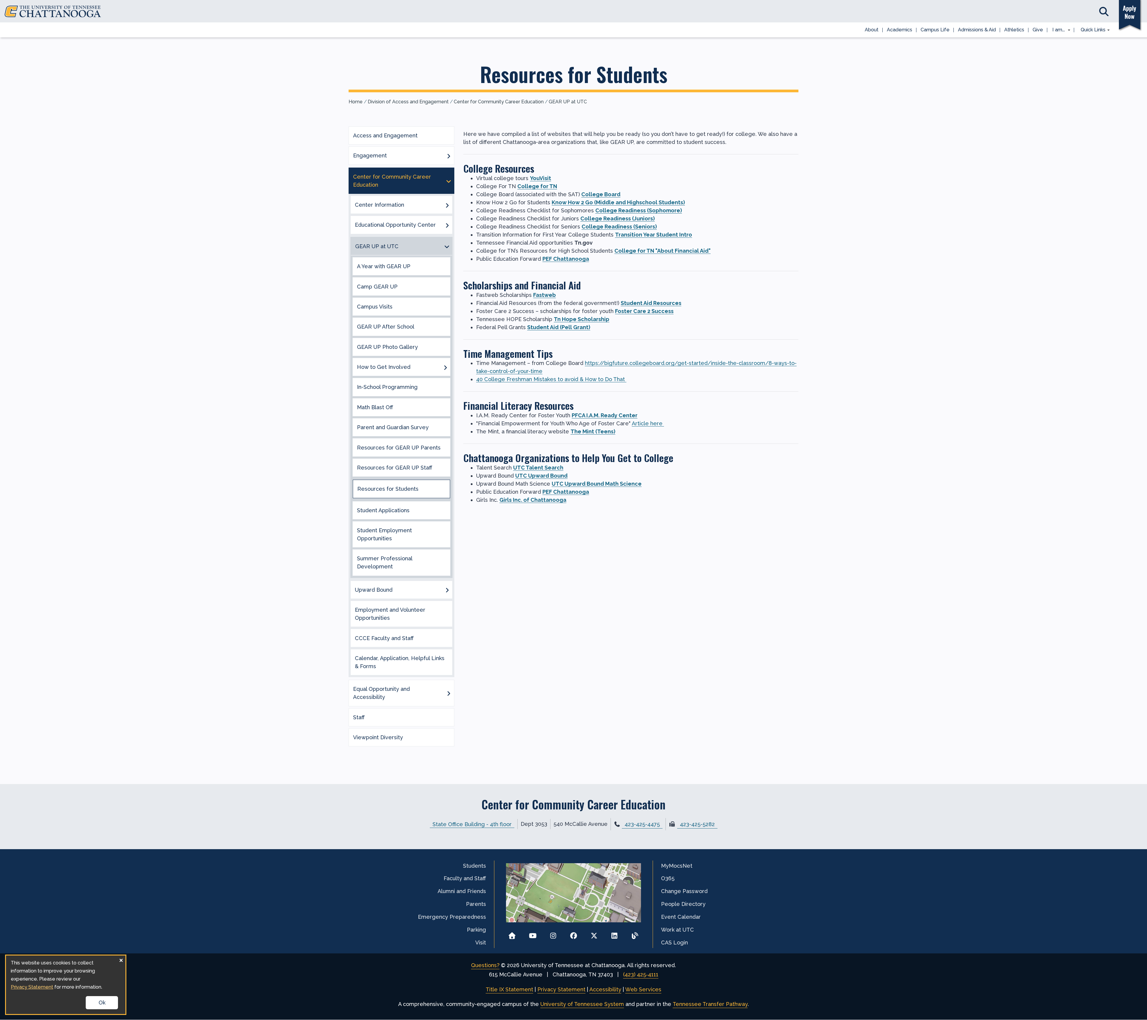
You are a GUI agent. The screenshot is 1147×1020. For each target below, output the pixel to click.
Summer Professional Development (384, 562)
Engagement (370, 155)
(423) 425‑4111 (640, 974)
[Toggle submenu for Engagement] (448, 155)
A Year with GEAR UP (383, 266)
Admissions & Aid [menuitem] (977, 30)
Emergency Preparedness (452, 917)
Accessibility (605, 989)
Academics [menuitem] (899, 30)
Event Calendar (681, 917)
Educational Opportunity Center (395, 225)
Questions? (485, 965)
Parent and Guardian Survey (393, 427)
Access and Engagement (385, 135)
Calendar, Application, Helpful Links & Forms (399, 662)
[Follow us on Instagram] (553, 934)
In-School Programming (387, 387)
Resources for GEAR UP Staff (394, 467)
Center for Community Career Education (499, 102)
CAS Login (674, 942)
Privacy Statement (561, 989)
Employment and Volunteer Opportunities (390, 614)
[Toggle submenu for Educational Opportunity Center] (447, 224)
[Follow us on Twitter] (594, 934)
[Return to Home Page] (512, 934)
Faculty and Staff (465, 878)
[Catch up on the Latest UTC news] (635, 934)
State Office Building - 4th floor (472, 824)
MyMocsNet (676, 866)
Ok (102, 1002)
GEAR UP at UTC (568, 102)
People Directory (683, 904)
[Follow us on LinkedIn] (615, 934)
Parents (476, 904)
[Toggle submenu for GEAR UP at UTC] (446, 246)
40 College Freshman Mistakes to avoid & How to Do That (551, 379)
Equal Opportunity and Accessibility (381, 693)
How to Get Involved (383, 367)
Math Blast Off (375, 407)
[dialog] (65, 984)
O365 (667, 878)
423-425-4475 (642, 824)
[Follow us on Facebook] (574, 934)
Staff (359, 717)
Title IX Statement (509, 989)
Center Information (379, 205)
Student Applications (383, 510)
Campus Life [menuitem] (935, 30)
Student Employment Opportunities (384, 534)
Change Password (684, 891)
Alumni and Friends (462, 891)
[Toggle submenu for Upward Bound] (447, 589)
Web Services (643, 989)
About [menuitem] (871, 30)
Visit (480, 942)
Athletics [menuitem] (1014, 30)
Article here (648, 423)
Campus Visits (374, 306)
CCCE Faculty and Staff (384, 638)
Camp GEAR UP (377, 286)
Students (474, 866)
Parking (476, 930)
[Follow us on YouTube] (533, 934)
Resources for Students (387, 489)
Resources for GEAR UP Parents (399, 447)
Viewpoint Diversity (378, 737)
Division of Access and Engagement (408, 102)
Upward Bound (373, 590)
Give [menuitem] (1038, 30)
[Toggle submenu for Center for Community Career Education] (448, 180)
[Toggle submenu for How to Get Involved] (445, 367)
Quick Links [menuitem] (1091, 30)
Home (356, 102)
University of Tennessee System (582, 1004)
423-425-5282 (697, 824)
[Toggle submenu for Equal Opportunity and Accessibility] (448, 693)
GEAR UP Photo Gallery (387, 347)
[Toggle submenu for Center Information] (447, 204)
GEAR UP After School (385, 326)
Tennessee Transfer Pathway (710, 1004)
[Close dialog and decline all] (120, 959)
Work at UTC (677, 930)
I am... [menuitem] (1056, 30)
